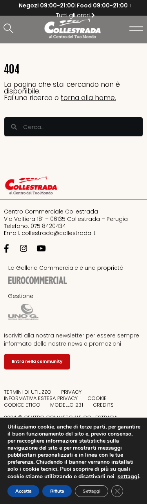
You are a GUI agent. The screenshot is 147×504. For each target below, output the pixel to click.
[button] (10, 29)
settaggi (128, 476)
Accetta (23, 491)
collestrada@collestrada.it (59, 233)
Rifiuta (57, 491)
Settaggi (91, 491)
